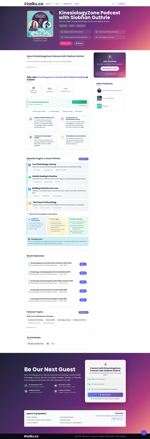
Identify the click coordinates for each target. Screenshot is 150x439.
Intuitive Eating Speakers (67, 417)
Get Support (118, 419)
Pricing (76, 4)
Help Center (86, 436)
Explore (48, 4)
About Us (78, 436)
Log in (113, 4)
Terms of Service (120, 436)
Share (80, 43)
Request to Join (80, 102)
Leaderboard (67, 4)
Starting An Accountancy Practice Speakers (38, 420)
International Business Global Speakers (71, 422)
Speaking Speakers (65, 420)
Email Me (67, 43)
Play (84, 264)
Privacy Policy (110, 436)
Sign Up (122, 4)
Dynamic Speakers (31, 417)
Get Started (106, 395)
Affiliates (102, 436)
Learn (57, 4)
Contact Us (94, 436)
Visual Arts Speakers (32, 422)
